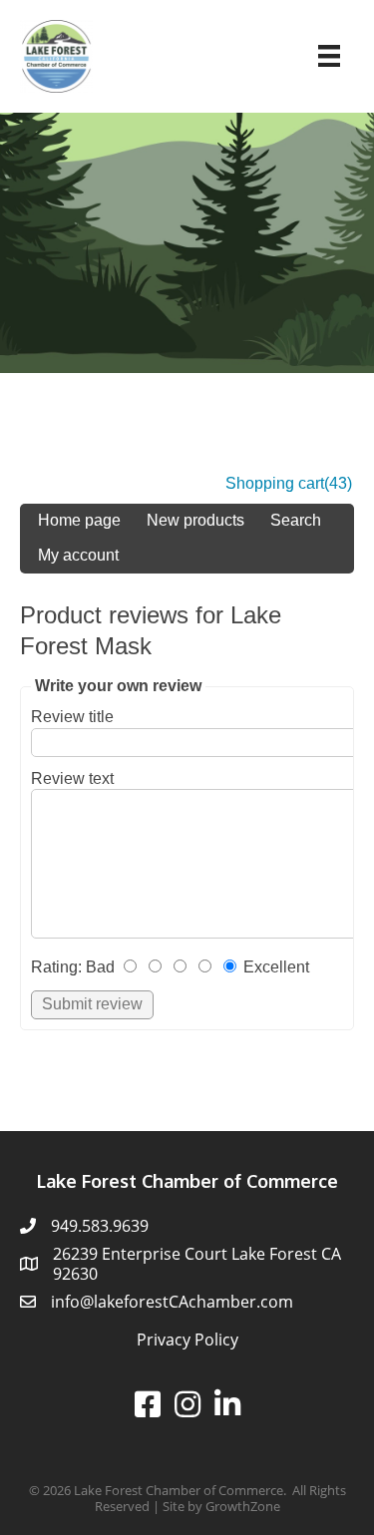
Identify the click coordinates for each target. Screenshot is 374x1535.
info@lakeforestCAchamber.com (172, 1302)
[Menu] (329, 56)
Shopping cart (274, 483)
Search (295, 520)
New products (195, 520)
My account (78, 555)
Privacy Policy (187, 1339)
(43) (338, 483)
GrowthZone (242, 1506)
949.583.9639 (100, 1226)
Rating (54, 967)
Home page (79, 520)
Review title (72, 716)
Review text (72, 778)
